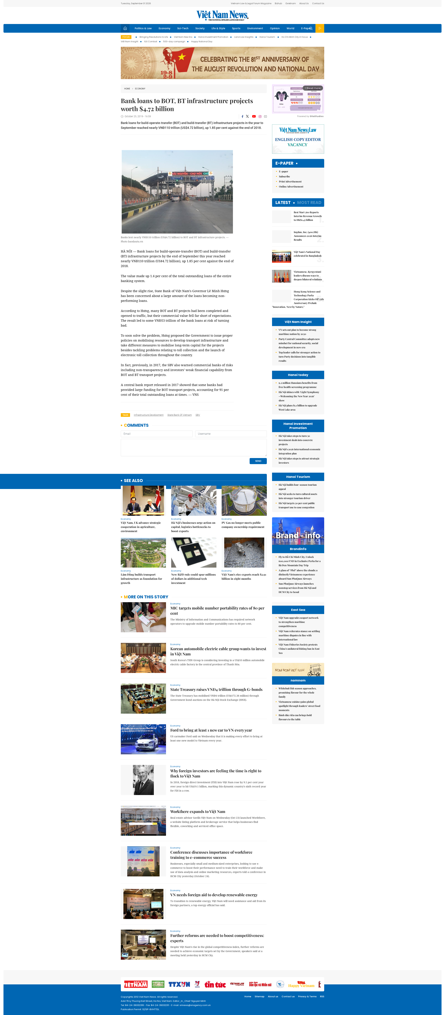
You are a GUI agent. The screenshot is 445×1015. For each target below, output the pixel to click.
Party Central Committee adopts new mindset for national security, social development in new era (299, 343)
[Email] (265, 116)
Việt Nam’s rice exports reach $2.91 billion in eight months (244, 576)
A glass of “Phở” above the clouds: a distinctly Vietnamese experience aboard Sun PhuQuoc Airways (298, 574)
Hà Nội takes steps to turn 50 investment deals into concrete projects (296, 440)
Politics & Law (143, 28)
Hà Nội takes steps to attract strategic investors (299, 460)
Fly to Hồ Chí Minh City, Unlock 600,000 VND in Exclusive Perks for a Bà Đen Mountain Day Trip (300, 561)
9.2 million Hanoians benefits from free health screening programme (298, 385)
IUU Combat (150, 41)
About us (273, 996)
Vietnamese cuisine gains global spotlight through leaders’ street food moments (299, 706)
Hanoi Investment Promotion (213, 36)
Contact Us (318, 3)
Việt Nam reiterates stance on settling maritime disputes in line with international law (299, 635)
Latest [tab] (283, 202)
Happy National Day (201, 41)
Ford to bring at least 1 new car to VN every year (211, 730)
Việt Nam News (222, 15)
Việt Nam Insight (129, 41)
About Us (304, 3)
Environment (255, 28)
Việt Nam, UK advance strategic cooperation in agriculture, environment (141, 527)
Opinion (275, 28)
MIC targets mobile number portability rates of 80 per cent (217, 610)
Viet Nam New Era (183, 36)
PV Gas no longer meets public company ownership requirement (243, 525)
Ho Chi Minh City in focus (295, 36)
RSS (322, 996)
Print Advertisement (290, 181)
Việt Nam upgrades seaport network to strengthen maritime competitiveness (298, 622)
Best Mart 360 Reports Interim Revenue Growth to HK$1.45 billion (308, 216)
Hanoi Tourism (268, 36)
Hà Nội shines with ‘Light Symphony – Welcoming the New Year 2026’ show (299, 396)
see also (133, 480)
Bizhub (278, 3)
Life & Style (218, 28)
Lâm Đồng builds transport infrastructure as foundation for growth (141, 579)
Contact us (288, 996)
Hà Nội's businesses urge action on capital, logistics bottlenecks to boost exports (193, 527)
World (290, 28)
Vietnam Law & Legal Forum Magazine (251, 3)
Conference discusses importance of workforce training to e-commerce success (211, 854)
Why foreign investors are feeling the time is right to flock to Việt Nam (215, 773)
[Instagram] (260, 116)
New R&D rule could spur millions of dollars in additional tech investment (193, 579)
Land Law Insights (243, 36)
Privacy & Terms (307, 996)
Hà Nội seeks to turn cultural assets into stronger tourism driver (298, 496)
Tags (125, 415)
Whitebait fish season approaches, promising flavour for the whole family (297, 692)
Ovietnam (290, 3)
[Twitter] (247, 116)
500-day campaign (174, 41)
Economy (164, 28)
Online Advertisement (291, 186)
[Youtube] (254, 116)
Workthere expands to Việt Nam (197, 811)
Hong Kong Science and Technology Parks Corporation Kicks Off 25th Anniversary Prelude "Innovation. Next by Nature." (298, 299)
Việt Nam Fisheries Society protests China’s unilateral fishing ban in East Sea (299, 649)
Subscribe (284, 176)
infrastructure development (149, 415)
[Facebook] (242, 116)
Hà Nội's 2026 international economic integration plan (299, 451)
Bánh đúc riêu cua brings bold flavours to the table (295, 717)
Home (127, 88)
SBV (198, 415)
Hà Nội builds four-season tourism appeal (298, 487)
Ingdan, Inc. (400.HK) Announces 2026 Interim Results (307, 235)
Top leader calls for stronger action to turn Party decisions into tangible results (299, 356)
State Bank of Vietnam (179, 415)
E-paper (284, 163)
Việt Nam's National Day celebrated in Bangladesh (308, 253)
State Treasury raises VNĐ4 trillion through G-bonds (216, 689)
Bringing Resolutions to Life (154, 36)
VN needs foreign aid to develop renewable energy (214, 894)
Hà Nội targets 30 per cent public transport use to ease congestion (297, 505)
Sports (236, 28)
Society (200, 28)
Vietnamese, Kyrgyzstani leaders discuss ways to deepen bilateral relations (308, 275)
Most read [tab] (309, 202)
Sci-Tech (182, 28)
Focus (126, 36)
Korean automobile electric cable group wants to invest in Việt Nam (218, 651)
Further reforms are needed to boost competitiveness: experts (217, 938)
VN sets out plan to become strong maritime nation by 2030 (297, 332)
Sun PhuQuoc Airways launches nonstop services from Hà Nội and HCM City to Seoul (297, 588)
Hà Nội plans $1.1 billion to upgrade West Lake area (298, 407)
